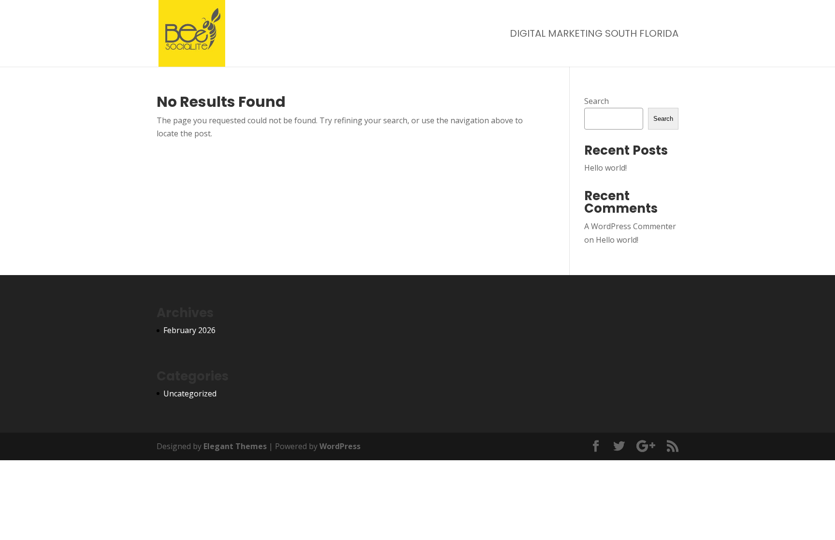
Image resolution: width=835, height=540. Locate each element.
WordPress (339, 446)
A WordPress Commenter (630, 226)
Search (596, 101)
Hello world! (605, 167)
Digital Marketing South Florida (594, 35)
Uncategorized (189, 393)
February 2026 (189, 330)
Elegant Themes (235, 446)
